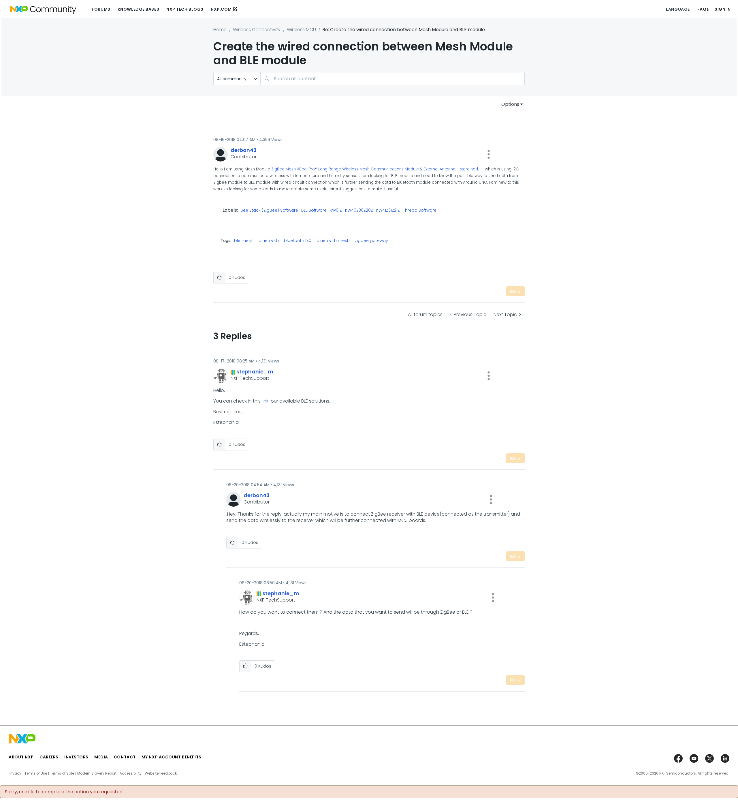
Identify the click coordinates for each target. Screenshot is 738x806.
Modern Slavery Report (96, 773)
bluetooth (269, 240)
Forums (101, 9)
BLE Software (314, 210)
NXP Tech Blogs (185, 9)
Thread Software (419, 210)
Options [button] (510, 104)
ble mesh (243, 240)
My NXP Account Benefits (172, 757)
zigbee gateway (371, 240)
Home (220, 29)
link (265, 401)
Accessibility (131, 773)
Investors (76, 757)
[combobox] (392, 78)
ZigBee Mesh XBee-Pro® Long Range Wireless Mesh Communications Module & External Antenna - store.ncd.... (376, 169)
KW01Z (336, 210)
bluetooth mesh (333, 240)
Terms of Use (36, 773)
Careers (49, 757)
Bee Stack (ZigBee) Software (269, 210)
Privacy (15, 773)
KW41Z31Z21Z (388, 210)
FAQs (703, 9)
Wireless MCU (301, 29)
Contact (125, 757)
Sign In (723, 9)
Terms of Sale (62, 773)
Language (678, 9)
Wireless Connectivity (256, 29)
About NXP (21, 757)
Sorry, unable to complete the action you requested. (64, 792)
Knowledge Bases (138, 9)
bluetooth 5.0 (297, 240)
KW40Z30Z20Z (359, 210)
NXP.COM (221, 9)
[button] (488, 154)
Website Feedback (161, 773)
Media (101, 757)
